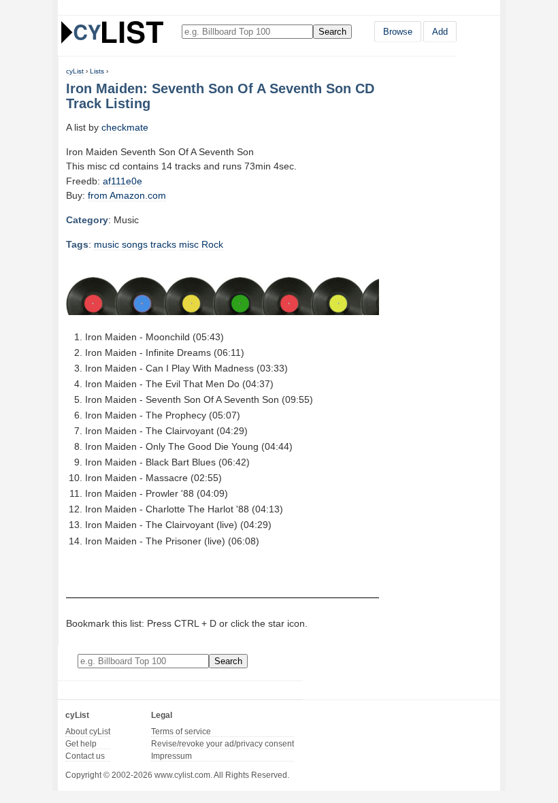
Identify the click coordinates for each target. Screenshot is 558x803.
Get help (81, 744)
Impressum (171, 756)
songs (135, 244)
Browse (397, 32)
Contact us (85, 756)
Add (440, 32)
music (106, 244)
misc (189, 244)
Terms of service (181, 731)
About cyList (87, 731)
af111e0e (122, 181)
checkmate (124, 127)
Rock (212, 244)
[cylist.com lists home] (112, 32)
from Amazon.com (127, 195)
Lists (97, 71)
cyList (75, 71)
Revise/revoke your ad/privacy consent (222, 744)
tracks (163, 244)
